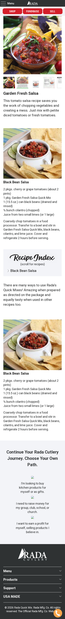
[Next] (57, 45)
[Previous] (8, 45)
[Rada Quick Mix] (32, 3)
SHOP (12, 11)
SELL (52, 11)
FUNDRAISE (32, 11)
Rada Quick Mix (23, 607)
